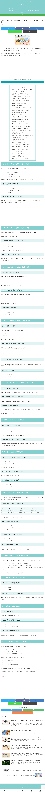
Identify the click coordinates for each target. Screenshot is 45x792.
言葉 (2, 676)
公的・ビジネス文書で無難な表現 (19, 147)
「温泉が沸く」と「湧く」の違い (19, 155)
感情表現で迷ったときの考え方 (19, 133)
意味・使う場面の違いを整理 (18, 139)
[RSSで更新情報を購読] (22, 712)
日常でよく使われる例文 (18, 105)
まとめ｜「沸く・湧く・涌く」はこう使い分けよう (22, 158)
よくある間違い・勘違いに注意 (18, 151)
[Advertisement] (22, 69)
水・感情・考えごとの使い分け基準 (20, 140)
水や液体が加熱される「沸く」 (19, 101)
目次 (21, 87)
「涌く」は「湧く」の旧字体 (18, 117)
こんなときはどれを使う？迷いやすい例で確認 (21, 144)
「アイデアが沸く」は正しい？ (19, 153)
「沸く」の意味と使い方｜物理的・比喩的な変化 (21, 100)
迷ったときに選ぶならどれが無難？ (20, 93)
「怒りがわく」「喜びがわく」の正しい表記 (22, 130)
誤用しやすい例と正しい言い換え (19, 156)
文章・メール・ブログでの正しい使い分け (20, 146)
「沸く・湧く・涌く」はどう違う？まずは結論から (22, 89)
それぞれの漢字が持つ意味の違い (19, 124)
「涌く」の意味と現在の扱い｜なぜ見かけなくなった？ (23, 116)
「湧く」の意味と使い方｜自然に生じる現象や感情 (22, 107)
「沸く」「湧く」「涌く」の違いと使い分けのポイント (23, 135)
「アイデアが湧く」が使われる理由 (20, 112)
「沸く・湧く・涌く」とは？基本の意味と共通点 (21, 94)
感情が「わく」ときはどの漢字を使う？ (20, 128)
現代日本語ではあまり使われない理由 (20, 119)
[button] (30, 31)
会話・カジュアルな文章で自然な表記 (20, 149)
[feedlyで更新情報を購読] (33, 710)
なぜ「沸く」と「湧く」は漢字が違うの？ (20, 123)
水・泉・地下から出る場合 (18, 109)
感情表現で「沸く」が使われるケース (20, 132)
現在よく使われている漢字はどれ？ (20, 98)
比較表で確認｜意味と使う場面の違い (20, 137)
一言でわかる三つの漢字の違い (19, 91)
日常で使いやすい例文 (17, 114)
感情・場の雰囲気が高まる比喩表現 (20, 103)
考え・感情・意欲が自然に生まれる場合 (21, 110)
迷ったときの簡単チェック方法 (19, 142)
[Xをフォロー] (11, 710)
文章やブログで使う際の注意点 (19, 121)
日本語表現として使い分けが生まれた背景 (21, 126)
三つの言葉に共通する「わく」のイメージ (21, 96)
